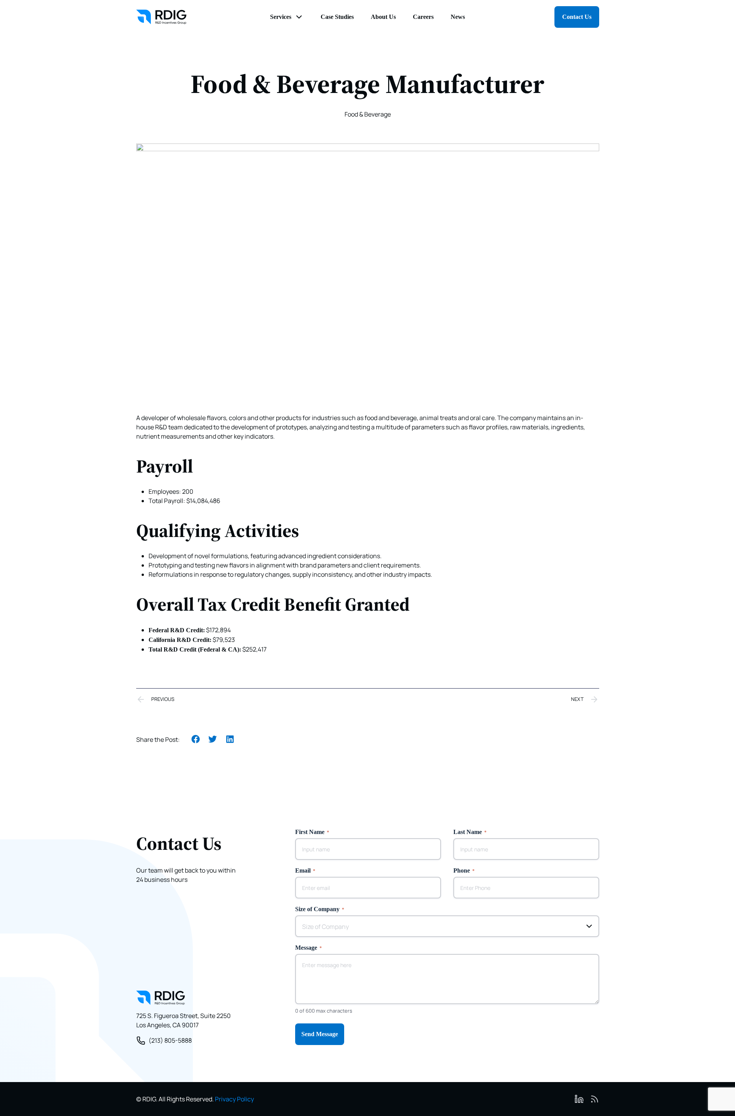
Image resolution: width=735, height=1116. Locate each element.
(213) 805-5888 (170, 1040)
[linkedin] (579, 1099)
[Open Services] (299, 17)
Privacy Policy (234, 1099)
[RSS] (594, 1099)
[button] (195, 739)
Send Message (319, 1034)
